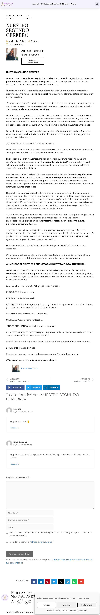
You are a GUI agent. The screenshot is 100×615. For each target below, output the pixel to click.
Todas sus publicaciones (32, 61)
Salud (42, 4)
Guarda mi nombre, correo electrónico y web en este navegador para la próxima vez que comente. (50, 534)
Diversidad (59, 4)
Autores (73, 4)
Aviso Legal (83, 610)
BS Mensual (65, 4)
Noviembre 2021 (18, 15)
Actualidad (35, 4)
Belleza (46, 4)
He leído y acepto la (31, 542)
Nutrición (13, 19)
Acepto (46, 605)
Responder (14, 428)
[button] (97, 4)
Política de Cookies (53, 610)
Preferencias (87, 605)
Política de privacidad (69, 610)
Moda (54, 4)
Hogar (50, 4)
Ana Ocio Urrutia (29, 368)
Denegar (67, 605)
